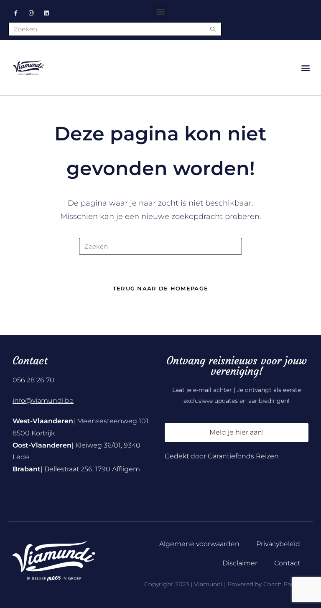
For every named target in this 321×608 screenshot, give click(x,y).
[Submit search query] (213, 29)
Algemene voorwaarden (199, 544)
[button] (160, 11)
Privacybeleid (278, 544)
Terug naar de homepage (161, 288)
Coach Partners (285, 584)
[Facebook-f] (15, 12)
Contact (287, 563)
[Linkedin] (46, 12)
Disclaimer (239, 563)
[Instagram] (30, 12)
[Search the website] (115, 29)
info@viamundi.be (43, 400)
